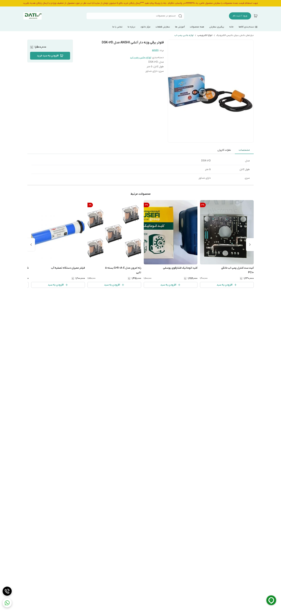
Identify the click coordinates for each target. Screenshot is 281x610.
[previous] (250, 244)
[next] (31, 244)
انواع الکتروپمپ (204, 35)
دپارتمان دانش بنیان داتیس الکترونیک (235, 35)
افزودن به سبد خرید (48, 55)
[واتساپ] (7, 602)
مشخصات (244, 150)
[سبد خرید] (256, 16)
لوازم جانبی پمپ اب (184, 35)
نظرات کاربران (224, 150)
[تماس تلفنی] (7, 591)
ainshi (155, 50)
